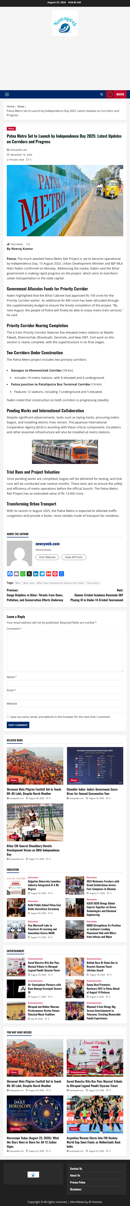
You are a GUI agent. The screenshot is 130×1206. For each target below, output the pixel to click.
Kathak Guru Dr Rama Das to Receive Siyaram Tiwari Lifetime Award (75, 967)
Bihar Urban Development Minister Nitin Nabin (60, 582)
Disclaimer (76, 1189)
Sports (74, 1128)
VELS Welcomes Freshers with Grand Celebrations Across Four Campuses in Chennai (75, 885)
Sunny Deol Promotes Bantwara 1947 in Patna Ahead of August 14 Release (75, 989)
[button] (7, 94)
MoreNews (77, 1202)
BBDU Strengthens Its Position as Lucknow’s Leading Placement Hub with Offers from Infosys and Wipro (75, 929)
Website (12, 703)
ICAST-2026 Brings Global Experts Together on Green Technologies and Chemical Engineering (75, 907)
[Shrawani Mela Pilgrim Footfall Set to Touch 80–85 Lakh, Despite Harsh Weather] (35, 766)
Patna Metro (93, 582)
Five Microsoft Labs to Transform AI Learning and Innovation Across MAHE (16, 929)
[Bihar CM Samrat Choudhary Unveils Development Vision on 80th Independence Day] (35, 822)
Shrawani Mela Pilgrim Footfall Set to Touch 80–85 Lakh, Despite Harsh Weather (34, 791)
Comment (14, 629)
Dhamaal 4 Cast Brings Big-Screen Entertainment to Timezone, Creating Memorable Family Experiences (75, 1011)
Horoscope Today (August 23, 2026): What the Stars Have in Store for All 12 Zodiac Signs (33, 1142)
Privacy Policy (77, 1182)
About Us (75, 1175)
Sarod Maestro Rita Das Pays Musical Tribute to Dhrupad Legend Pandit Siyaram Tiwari (16, 967)
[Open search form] (102, 94)
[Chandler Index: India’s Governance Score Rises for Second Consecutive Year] (95, 766)
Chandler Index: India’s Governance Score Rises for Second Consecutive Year (92, 791)
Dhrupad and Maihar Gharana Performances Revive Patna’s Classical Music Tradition (16, 1011)
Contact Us (76, 1169)
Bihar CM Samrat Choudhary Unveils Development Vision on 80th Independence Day (33, 850)
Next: (96, 595)
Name (12, 677)
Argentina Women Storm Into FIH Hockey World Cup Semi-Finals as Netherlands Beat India (93, 1142)
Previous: (35, 595)
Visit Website (47, 557)
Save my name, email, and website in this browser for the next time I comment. (60, 717)
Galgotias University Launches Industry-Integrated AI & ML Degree (16, 885)
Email (11, 690)
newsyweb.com (18, 149)
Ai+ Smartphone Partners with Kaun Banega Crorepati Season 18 (16, 989)
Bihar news (28, 582)
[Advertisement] (65, 61)
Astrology (15, 1128)
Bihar (18, 582)
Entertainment (35, 959)
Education (33, 877)
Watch (120, 94)
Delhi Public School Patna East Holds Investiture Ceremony (16, 907)
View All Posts (74, 557)
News (11, 128)
